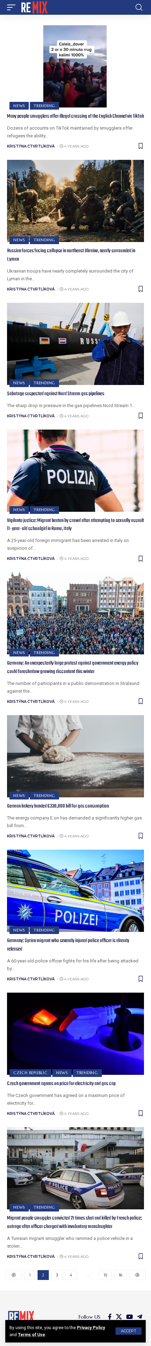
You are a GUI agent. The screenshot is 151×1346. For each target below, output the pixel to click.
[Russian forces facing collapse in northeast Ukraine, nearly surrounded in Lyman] (75, 201)
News (19, 105)
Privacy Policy (91, 1327)
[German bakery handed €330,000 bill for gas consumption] (75, 756)
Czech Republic (30, 1072)
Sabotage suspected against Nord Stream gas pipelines (55, 394)
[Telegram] (139, 1317)
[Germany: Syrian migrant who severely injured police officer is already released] (75, 891)
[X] (119, 1317)
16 (120, 1275)
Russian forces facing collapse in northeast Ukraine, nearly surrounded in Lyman (71, 255)
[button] (129, 1331)
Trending (44, 105)
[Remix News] (34, 7)
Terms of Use (31, 1334)
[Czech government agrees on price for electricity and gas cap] (75, 1034)
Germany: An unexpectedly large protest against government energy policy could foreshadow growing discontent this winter (72, 667)
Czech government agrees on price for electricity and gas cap (61, 1083)
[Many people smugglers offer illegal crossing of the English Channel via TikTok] (75, 66)
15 (105, 1275)
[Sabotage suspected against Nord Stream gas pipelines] (75, 344)
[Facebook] (109, 1317)
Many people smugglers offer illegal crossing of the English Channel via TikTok (75, 116)
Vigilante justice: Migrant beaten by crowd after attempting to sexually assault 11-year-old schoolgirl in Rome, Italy (75, 524)
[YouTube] (129, 1317)
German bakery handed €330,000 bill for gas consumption (58, 806)
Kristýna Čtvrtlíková (30, 146)
